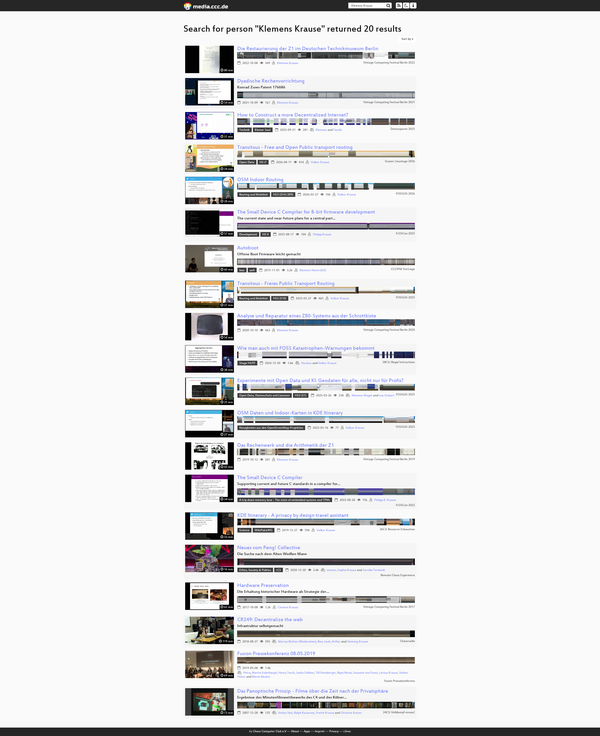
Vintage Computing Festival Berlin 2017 (389, 607)
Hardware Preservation (263, 586)
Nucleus (306, 363)
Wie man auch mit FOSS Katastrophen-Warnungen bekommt (306, 349)
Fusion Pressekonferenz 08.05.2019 (276, 654)
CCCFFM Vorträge (403, 269)
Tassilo (337, 130)
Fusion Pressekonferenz (399, 681)
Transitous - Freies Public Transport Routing (286, 284)
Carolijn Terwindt (374, 570)
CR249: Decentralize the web (270, 620)
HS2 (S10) (279, 298)
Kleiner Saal (262, 130)
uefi (252, 270)
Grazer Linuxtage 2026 (400, 161)
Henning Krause (357, 641)
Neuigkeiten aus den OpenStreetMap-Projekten (271, 428)
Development (248, 234)
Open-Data (246, 162)
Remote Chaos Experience (398, 575)
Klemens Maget (362, 395)
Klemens (321, 130)
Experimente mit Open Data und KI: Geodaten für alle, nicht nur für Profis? (320, 381)
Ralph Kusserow (304, 713)
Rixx (320, 641)
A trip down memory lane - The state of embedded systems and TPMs (284, 500)
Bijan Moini (344, 673)
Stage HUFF (247, 363)
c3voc (347, 731)
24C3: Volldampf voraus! (399, 712)
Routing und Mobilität (253, 194)
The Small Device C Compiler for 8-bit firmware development (306, 212)
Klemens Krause (287, 63)
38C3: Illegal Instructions (398, 362)
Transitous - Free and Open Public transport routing (295, 148)
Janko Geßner (305, 673)
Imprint (320, 731)
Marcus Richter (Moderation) (297, 641)
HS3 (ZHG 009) (283, 194)
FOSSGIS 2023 (405, 427)
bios (241, 270)
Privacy (334, 731)
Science (244, 530)
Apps (307, 731)
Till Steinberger (326, 673)
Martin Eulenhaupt (264, 673)
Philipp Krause (322, 234)
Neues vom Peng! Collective (268, 548)
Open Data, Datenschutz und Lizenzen (264, 395)
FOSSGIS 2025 (405, 297)
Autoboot (248, 248)
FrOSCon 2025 (405, 233)
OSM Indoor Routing (260, 180)
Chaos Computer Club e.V (269, 731)
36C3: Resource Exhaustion (397, 529)
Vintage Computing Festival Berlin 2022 (389, 62)
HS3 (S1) (300, 395)
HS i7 (262, 162)
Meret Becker (261, 677)
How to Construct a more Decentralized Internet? (292, 115)
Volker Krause (320, 162)
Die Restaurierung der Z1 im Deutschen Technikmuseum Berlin (307, 49)
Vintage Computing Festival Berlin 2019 (389, 459)
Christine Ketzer (351, 713)
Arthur (336, 641)
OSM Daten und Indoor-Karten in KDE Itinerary (290, 413)
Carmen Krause (288, 607)
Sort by (406, 39)
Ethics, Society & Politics (255, 570)
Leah (327, 641)
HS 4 (265, 234)
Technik (244, 130)
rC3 (278, 570)
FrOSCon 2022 (405, 505)
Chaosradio (407, 641)
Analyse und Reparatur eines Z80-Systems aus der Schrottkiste (306, 316)
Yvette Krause (325, 713)
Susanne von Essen (365, 673)
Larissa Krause (388, 673)
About (295, 731)
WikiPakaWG (263, 530)
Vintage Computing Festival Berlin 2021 (389, 102)
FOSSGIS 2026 (405, 193)
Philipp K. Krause (385, 500)
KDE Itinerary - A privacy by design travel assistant (293, 516)
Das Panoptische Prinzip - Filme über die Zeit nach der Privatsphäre (312, 692)
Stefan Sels (285, 713)
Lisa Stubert (386, 395)
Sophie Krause (347, 570)
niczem (331, 570)
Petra (247, 673)
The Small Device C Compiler (270, 478)
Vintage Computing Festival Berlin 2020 (389, 330)
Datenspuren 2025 (402, 129)
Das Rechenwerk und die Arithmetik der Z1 (285, 446)
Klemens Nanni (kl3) (313, 270)
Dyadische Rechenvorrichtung (271, 81)
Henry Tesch (286, 673)
